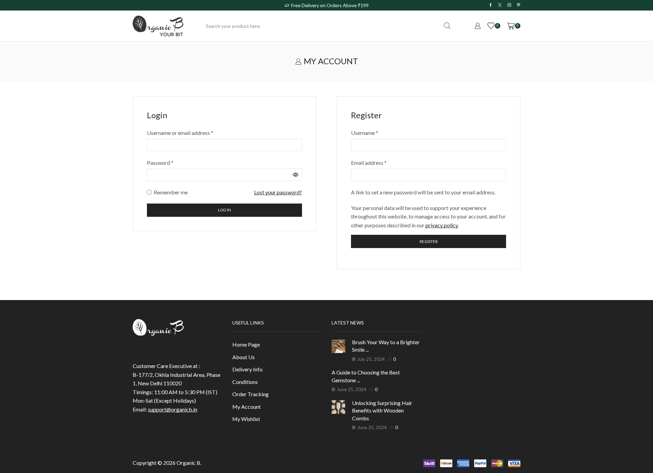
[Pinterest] (518, 5)
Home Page (246, 344)
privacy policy (441, 225)
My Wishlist (246, 419)
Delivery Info (247, 369)
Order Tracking (250, 394)
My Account (246, 406)
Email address (369, 162)
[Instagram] (509, 5)
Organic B (188, 462)
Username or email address (180, 132)
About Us (243, 357)
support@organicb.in (172, 409)
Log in (224, 209)
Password (160, 162)
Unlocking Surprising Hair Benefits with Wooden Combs (382, 410)
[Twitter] (500, 5)
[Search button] (447, 26)
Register (429, 241)
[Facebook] (490, 5)
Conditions (245, 382)
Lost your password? (278, 192)
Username (364, 132)
